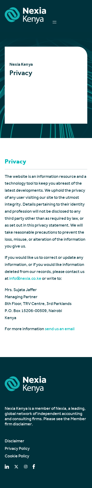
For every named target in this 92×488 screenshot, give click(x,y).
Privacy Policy (17, 448)
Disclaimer (14, 440)
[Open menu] (54, 22)
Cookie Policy (17, 456)
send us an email (60, 328)
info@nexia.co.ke (25, 278)
